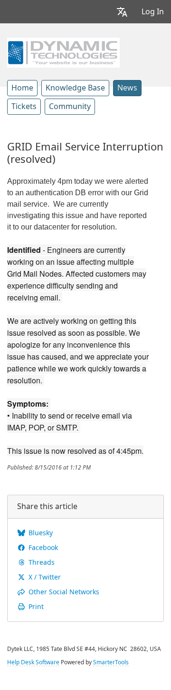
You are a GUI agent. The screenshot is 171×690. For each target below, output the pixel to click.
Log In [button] (153, 11)
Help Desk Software (33, 662)
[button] (122, 11)
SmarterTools (111, 662)
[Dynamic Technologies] (63, 51)
